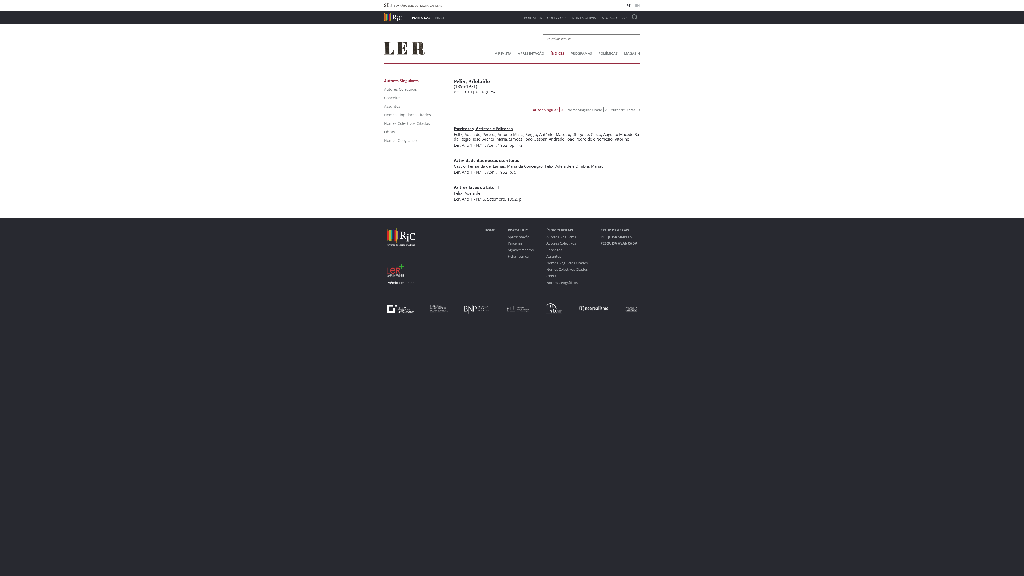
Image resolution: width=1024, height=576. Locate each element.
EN (637, 5)
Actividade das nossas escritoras (486, 160)
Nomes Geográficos (562, 283)
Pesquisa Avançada (619, 243)
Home (490, 230)
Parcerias (515, 243)
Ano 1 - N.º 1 (473, 145)
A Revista (503, 53)
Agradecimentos (521, 250)
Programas (581, 53)
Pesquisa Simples (616, 237)
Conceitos (554, 250)
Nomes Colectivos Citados (567, 269)
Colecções (556, 18)
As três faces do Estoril (476, 187)
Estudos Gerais (613, 18)
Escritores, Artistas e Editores (483, 128)
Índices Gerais (583, 18)
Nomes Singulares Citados (567, 263)
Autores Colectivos (561, 243)
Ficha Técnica (518, 256)
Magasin (632, 53)
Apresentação (531, 53)
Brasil (440, 17)
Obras (551, 276)
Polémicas (608, 53)
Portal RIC (533, 18)
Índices (557, 53)
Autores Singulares (561, 237)
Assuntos (553, 256)
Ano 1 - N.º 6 (473, 199)
